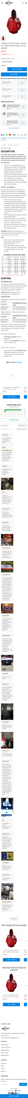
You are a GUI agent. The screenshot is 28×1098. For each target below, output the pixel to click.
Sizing (2, 1068)
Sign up (23, 1084)
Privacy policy (5, 1045)
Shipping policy (5, 1050)
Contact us (4, 1063)
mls (24, 138)
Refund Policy (5, 1055)
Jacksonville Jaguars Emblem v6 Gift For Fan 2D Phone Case (13, 114)
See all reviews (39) (14, 407)
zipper (21, 138)
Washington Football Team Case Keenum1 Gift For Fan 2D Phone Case (12, 122)
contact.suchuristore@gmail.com (10, 1038)
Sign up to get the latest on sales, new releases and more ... (14, 1080)
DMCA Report (10, 1090)
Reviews (3, 1071)
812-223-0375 (5, 1035)
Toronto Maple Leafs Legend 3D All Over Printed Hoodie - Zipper (11, 388)
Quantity (3, 65)
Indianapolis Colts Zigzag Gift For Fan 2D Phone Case (13, 106)
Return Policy (4, 1053)
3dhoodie (16, 138)
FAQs (2, 1066)
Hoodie (19, 362)
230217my (10, 138)
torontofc (3, 140)
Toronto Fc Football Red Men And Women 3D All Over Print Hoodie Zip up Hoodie (11, 951)
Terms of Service (5, 1047)
